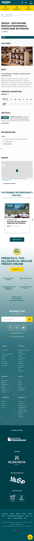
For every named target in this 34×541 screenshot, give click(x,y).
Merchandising (22, 388)
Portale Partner (17, 518)
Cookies (12, 513)
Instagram (17, 327)
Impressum (5, 513)
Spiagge (3, 386)
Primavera (3, 401)
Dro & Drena (4, 361)
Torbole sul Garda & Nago (7, 354)
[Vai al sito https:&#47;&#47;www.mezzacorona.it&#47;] (17, 460)
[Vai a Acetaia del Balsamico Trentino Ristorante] (17, 218)
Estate (2, 403)
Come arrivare (21, 409)
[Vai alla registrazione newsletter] (29, 319)
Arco (2, 352)
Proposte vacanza (22, 405)
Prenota (16, 269)
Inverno (3, 407)
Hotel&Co (5, 9)
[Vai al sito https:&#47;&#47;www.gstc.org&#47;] (17, 498)
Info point (20, 412)
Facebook (10, 327)
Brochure (20, 414)
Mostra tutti (17, 239)
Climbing (20, 361)
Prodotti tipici (4, 384)
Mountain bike (21, 354)
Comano (3, 357)
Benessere (3, 388)
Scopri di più (5, 123)
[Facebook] (1, 149)
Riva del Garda (4, 350)
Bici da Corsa (21, 357)
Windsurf (20, 367)
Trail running (21, 365)
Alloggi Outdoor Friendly (24, 350)
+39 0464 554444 (17, 298)
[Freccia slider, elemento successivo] (28, 56)
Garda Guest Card (22, 407)
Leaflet (3, 178)
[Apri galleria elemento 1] (17, 56)
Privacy (24, 513)
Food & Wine (4, 380)
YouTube (23, 327)
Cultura (20, 384)
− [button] (3, 166)
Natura (20, 382)
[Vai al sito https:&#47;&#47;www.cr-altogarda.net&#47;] (17, 439)
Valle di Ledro (4, 355)
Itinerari (20, 352)
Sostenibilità (21, 390)
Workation (20, 416)
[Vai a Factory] (17, 531)
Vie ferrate (20, 363)
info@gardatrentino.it (17, 300)
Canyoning (21, 371)
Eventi (19, 380)
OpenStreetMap (9, 178)
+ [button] (3, 163)
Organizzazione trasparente (15, 515)
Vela (19, 369)
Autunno (3, 405)
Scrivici (18, 513)
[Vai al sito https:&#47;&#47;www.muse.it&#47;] (17, 480)
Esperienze (16, 9)
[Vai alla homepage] (6, 2)
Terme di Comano (5, 390)
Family (20, 386)
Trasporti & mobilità (23, 411)
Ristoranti (3, 382)
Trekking (20, 359)
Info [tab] (3, 37)
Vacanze (28, 9)
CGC (25, 518)
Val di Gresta (4, 365)
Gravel (19, 355)
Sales (26, 515)
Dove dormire (21, 401)
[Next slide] (32, 220)
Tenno (2, 359)
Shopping (3, 392)
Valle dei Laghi (4, 363)
